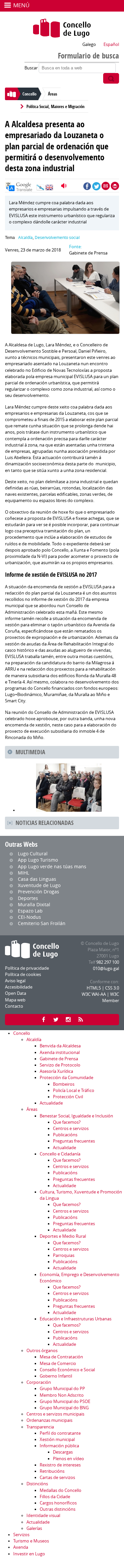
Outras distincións (57, 1509)
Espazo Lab (30, 911)
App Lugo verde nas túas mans (52, 866)
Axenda (20, 1547)
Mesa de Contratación (61, 1357)
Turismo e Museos (31, 1541)
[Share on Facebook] (87, 186)
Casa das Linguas (37, 879)
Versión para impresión (115, 186)
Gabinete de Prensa (59, 1059)
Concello (29, 94)
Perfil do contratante (60, 1433)
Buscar (31, 68)
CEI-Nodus (29, 917)
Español (111, 44)
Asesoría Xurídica (56, 1071)
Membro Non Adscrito (62, 1395)
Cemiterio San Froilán (41, 923)
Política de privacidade (27, 968)
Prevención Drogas (38, 891)
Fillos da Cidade (55, 1496)
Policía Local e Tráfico (73, 1090)
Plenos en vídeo (68, 1458)
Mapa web (15, 1000)
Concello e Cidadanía (60, 1154)
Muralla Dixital (34, 904)
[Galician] (40, 189)
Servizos (21, 1535)
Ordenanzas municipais (49, 1420)
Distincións (37, 1484)
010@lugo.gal (106, 968)
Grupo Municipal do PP (62, 1388)
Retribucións (52, 1471)
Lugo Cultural (33, 853)
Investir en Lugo (29, 1554)
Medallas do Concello (60, 1490)
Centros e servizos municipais (55, 1414)
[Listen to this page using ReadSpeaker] (65, 186)
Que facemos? (67, 1122)
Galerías (34, 1528)
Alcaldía (25, 237)
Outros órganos (42, 1350)
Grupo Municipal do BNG (64, 1408)
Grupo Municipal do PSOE (65, 1401)
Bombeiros (63, 1084)
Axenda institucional (60, 1052)
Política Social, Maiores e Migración (55, 106)
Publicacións (65, 1135)
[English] (49, 189)
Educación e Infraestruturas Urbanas (75, 1319)
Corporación (38, 1382)
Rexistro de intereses (60, 1465)
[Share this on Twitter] (96, 186)
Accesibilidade (18, 987)
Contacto (14, 1006)
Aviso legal (15, 981)
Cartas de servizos (57, 1477)
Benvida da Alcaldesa (60, 1046)
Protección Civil (68, 1097)
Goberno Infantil (56, 1376)
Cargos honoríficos (58, 1503)
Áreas (52, 94)
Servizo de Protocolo (60, 1065)
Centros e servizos (71, 1128)
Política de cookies (23, 974)
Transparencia (40, 1427)
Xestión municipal (57, 1439)
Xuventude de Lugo (39, 885)
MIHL (23, 873)
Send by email (106, 186)
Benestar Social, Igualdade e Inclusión (76, 1116)
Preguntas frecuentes (74, 1141)
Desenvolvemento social (57, 237)
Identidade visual (43, 1515)
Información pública (59, 1446)
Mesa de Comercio (58, 1363)
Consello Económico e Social (67, 1370)
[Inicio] (62, 28)
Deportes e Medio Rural (63, 1236)
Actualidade (51, 1103)
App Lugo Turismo (38, 860)
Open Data (15, 993)
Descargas (63, 1452)
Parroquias (63, 1255)
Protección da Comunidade (66, 1077)
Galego (89, 44)
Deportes (28, 898)
